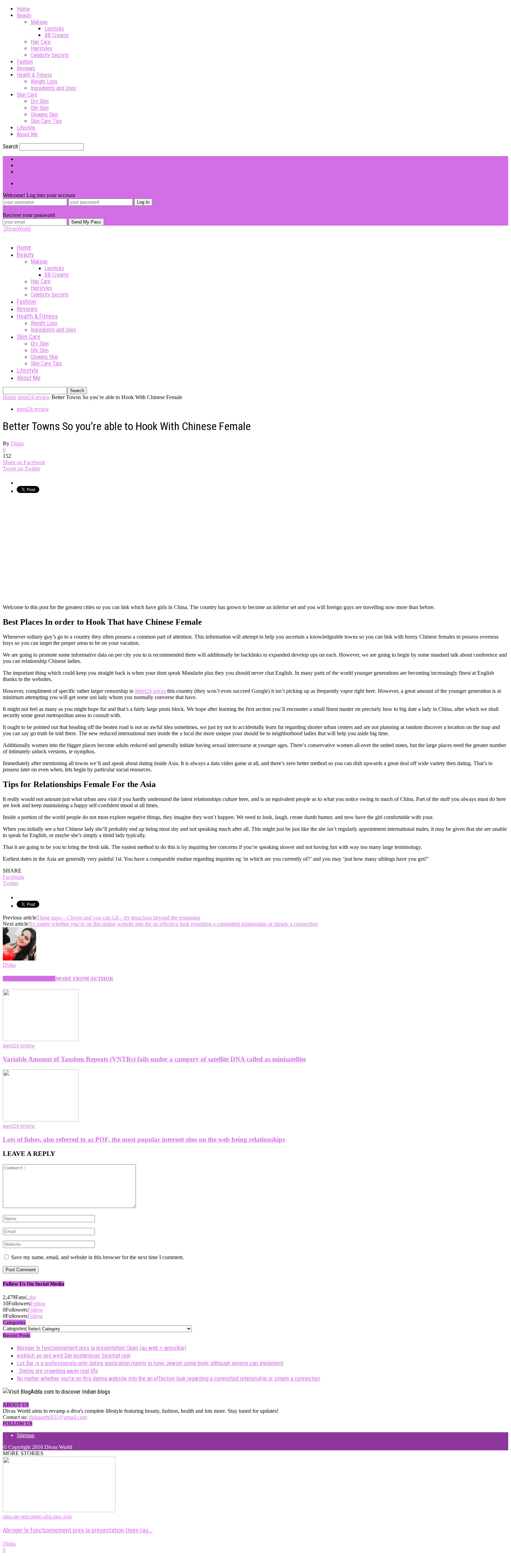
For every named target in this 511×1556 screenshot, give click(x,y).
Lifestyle (26, 127)
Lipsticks (54, 28)
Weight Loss (44, 81)
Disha (17, 443)
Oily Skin (40, 108)
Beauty (24, 15)
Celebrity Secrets (50, 55)
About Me (27, 134)
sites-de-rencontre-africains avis (37, 1516)
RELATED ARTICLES (29, 978)
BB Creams (56, 35)
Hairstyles (41, 48)
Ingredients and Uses (53, 88)
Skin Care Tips (46, 121)
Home (23, 9)
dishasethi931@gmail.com (58, 1417)
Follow (38, 1303)
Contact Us (29, 172)
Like (31, 1297)
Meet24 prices (150, 691)
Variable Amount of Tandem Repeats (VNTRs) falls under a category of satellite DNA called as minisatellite (154, 1059)
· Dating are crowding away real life (57, 1370)
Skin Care (27, 94)
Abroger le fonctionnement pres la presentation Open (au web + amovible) (101, 1347)
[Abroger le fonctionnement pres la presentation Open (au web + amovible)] (59, 1510)
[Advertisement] (61, 548)
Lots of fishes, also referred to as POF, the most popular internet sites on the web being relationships (144, 1139)
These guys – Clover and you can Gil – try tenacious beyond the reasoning (118, 918)
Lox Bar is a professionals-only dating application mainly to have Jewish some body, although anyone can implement (150, 1363)
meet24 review (33, 409)
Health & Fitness (34, 75)
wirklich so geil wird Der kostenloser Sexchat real (73, 1355)
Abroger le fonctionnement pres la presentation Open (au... (78, 1530)
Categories (14, 1328)
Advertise (27, 165)
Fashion (25, 61)
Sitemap (25, 1435)
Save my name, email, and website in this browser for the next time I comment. (97, 1257)
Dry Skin (40, 101)
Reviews (26, 68)
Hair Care (41, 42)
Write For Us (31, 159)
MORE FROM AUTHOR (84, 978)
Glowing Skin (44, 114)
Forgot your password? (28, 209)
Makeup (39, 22)
